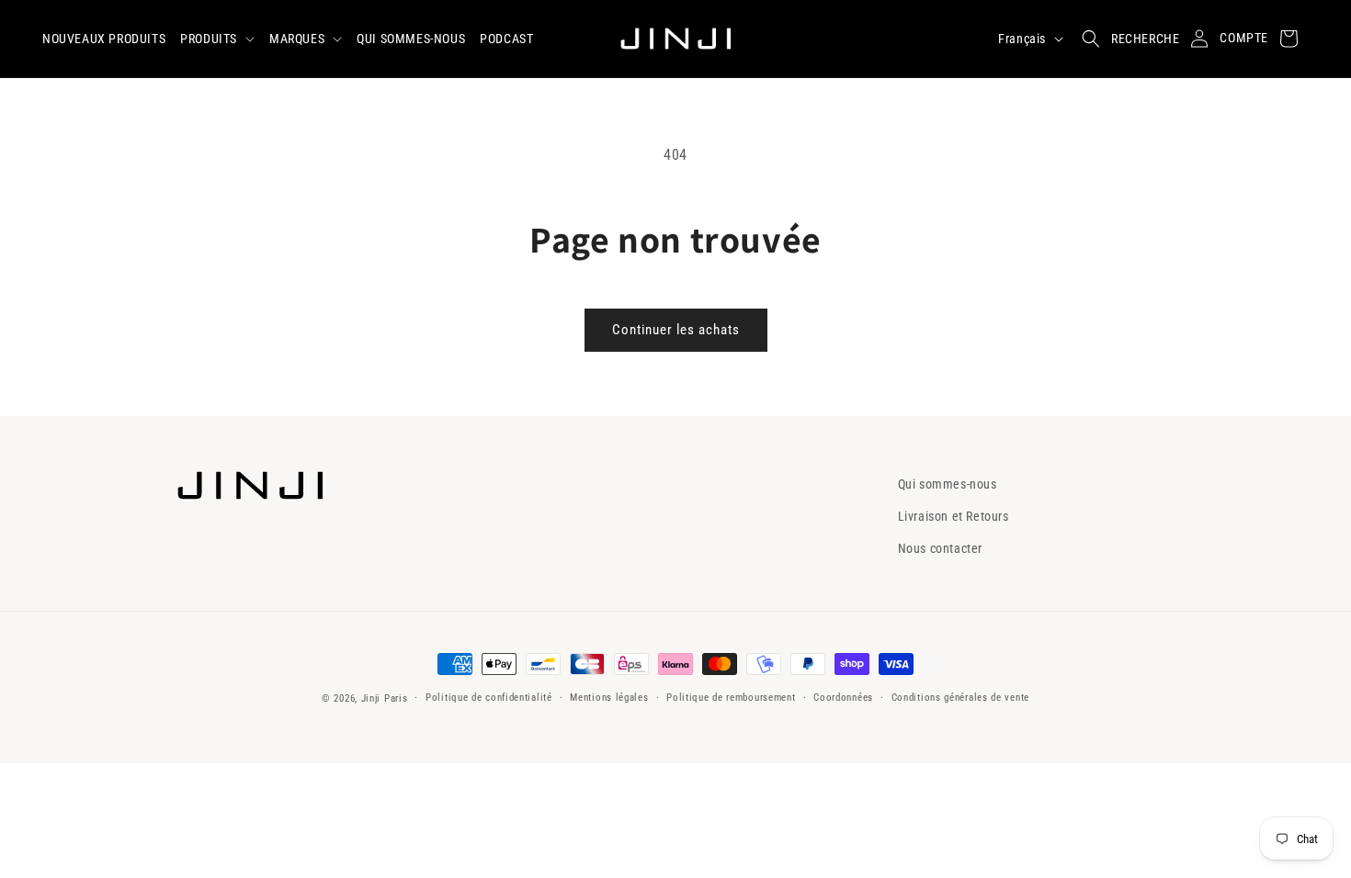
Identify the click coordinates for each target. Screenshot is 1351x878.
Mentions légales (609, 698)
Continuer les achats (676, 329)
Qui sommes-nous (947, 484)
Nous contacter (940, 548)
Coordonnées (843, 698)
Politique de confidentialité (489, 698)
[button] (217, 38)
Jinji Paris (384, 698)
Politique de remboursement (730, 698)
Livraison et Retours (953, 516)
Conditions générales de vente (960, 698)
